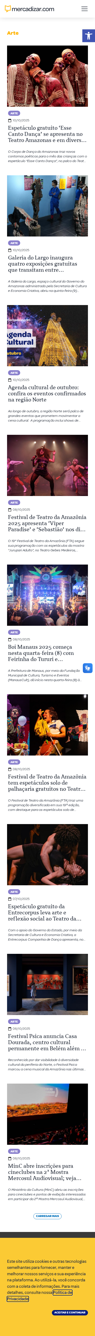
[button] (88, 35)
